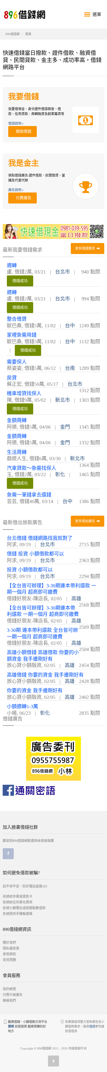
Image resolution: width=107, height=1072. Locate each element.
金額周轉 (17, 420)
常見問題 (9, 960)
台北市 (62, 272)
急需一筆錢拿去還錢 (29, 495)
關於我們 (9, 943)
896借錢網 (12, 34)
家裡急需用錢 (21, 335)
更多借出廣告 (85, 521)
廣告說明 (15, 190)
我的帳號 (9, 989)
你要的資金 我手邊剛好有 (35, 690)
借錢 (92, 1026)
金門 (65, 427)
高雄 (76, 598)
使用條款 (9, 954)
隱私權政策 (11, 948)
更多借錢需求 (85, 248)
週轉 (12, 265)
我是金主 (23, 163)
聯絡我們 (9, 1001)
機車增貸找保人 (24, 393)
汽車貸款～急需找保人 (31, 468)
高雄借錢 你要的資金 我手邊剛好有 (45, 675)
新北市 (62, 400)
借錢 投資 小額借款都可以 (35, 554)
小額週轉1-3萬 (22, 706)
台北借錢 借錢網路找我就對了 (39, 538)
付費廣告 (22, 198)
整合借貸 (17, 319)
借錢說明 (15, 123)
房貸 (12, 378)
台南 (70, 368)
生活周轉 (17, 452)
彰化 (60, 474)
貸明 (11, 1026)
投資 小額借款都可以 (30, 570)
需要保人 (17, 362)
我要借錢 (23, 97)
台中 (70, 325)
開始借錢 (22, 131)
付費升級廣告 (12, 995)
